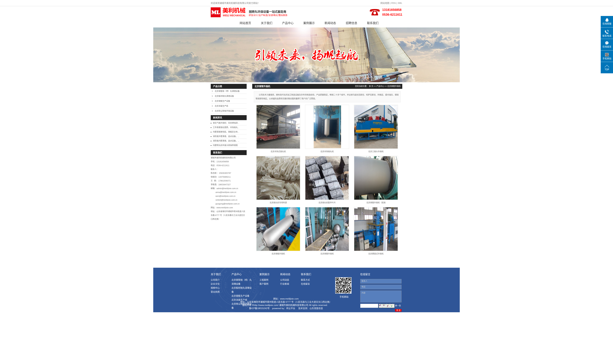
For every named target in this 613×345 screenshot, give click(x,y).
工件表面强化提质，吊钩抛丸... (226, 127)
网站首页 (245, 23)
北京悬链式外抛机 (376, 254)
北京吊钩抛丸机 (327, 151)
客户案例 (263, 284)
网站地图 (384, 3)
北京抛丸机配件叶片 (327, 203)
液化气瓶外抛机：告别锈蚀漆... (226, 123)
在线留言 (305, 284)
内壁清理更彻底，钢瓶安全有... (226, 132)
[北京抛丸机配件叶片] (327, 178)
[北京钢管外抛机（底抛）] (376, 178)
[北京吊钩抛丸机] (327, 127)
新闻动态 (330, 23)
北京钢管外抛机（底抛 (376, 203)
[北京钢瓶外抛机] (278, 229)
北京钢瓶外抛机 (278, 254)
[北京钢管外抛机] (327, 229)
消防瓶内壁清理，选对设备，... (226, 141)
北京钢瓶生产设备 (222, 101)
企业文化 (215, 284)
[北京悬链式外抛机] (376, 229)
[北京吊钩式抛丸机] (278, 127)
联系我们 (372, 23)
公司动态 (284, 280)
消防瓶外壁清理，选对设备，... (226, 136)
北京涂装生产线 (221, 106)
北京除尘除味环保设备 (224, 111)
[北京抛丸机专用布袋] (278, 178)
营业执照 (215, 292)
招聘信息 (351, 23)
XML (400, 3)
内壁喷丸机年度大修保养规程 (225, 145)
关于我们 (266, 23)
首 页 (371, 86)
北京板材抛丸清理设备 (224, 96)
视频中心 (215, 288)
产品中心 (288, 23)
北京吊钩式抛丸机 (278, 151)
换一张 (398, 306)
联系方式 (305, 280)
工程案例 (263, 280)
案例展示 (309, 23)
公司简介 (215, 280)
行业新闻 (284, 284)
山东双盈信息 (316, 308)
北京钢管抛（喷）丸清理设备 (227, 91)
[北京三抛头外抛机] (376, 127)
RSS (393, 3)
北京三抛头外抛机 (376, 151)
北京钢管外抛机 (394, 86)
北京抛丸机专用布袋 (278, 203)
